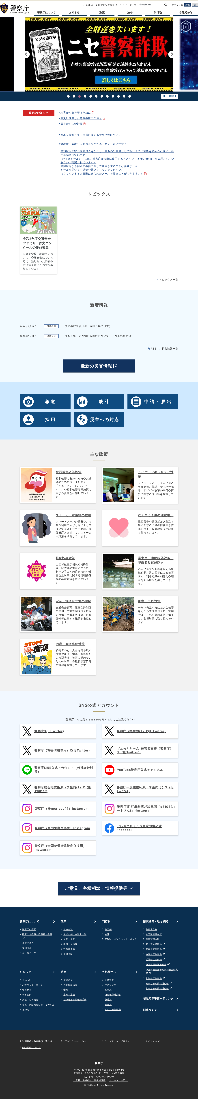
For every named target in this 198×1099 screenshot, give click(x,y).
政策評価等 (69, 949)
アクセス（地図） (118, 1080)
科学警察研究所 (154, 934)
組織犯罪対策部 (113, 994)
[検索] (165, 4)
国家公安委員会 (107, 5)
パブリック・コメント (33, 985)
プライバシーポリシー (74, 1041)
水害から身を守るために (78, 112)
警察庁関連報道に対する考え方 (38, 1004)
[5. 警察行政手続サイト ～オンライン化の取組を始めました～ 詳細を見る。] (90, 96)
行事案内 (26, 994)
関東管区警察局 (157, 949)
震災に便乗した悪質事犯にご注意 (83, 118)
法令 (130, 12)
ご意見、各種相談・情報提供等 (97, 888)
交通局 (108, 999)
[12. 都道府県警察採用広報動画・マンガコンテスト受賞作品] (129, 96)
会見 (27, 980)
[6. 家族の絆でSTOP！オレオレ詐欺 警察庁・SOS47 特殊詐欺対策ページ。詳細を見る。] (96, 96)
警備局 (108, 1004)
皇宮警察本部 (152, 939)
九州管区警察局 (157, 978)
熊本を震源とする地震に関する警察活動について (90, 134)
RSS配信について (31, 1047)
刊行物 (158, 12)
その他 (25, 1009)
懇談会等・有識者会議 (74, 934)
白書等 (108, 929)
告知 (65, 989)
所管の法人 (28, 943)
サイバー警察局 (113, 1009)
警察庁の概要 (29, 929)
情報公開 (68, 954)
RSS (153, 348)
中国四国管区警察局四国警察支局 (162, 971)
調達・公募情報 (30, 999)
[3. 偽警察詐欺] (79, 96)
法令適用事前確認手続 (74, 999)
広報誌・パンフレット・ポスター (121, 941)
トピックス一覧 (168, 279)
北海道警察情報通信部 (160, 989)
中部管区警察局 (157, 954)
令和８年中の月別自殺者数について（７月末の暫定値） (99, 335)
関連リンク (150, 1009)
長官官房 (109, 979)
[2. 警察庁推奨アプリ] (74, 96)
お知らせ (74, 12)
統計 (107, 934)
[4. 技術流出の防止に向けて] (85, 96)
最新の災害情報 (103, 367)
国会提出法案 (70, 984)
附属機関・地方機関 (155, 921)
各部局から (185, 12)
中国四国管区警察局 (159, 965)
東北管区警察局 (157, 944)
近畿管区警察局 (157, 960)
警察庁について (46, 12)
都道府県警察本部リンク (158, 998)
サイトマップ (129, 5)
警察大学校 (151, 929)
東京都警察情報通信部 (160, 984)
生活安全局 (110, 984)
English (89, 5)
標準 (187, 5)
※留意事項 (119, 1073)
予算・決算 (69, 939)
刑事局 (108, 989)
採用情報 (26, 948)
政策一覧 (68, 929)
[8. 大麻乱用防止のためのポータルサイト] (107, 96)
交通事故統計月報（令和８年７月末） (88, 326)
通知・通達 (69, 994)
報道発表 (26, 989)
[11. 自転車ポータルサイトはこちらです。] (124, 96)
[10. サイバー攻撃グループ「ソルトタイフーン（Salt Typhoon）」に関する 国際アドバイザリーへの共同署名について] (118, 96)
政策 (102, 12)
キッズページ (29, 953)
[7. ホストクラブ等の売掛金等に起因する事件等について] (102, 96)
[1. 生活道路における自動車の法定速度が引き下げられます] (68, 96)
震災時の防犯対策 (74, 123)
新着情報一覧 (170, 348)
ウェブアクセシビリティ (117, 1041)
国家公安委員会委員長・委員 (37, 936)
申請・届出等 (70, 944)
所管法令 (68, 979)
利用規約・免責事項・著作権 (37, 1041)
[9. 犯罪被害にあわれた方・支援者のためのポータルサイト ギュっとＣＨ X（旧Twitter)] (113, 96)
